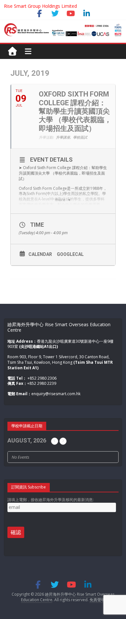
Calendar (40, 254)
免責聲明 (97, 599)
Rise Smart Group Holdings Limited (40, 6)
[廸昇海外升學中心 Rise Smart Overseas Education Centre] (63, 26)
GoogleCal (70, 254)
